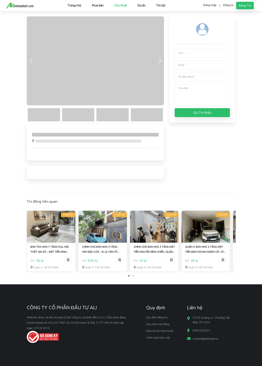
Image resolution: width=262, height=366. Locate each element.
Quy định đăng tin (157, 317)
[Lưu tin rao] (68, 260)
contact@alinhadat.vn (205, 339)
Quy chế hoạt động (157, 324)
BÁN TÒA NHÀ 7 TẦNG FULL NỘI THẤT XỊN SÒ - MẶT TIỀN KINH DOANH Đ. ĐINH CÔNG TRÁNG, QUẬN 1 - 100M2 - (49, 249)
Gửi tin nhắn (202, 113)
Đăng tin (245, 6)
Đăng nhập (210, 5)
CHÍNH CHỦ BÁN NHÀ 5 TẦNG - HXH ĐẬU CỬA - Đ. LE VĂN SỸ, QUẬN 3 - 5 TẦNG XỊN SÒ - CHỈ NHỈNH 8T (100, 249)
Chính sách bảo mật (158, 338)
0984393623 (201, 331)
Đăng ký (228, 5)
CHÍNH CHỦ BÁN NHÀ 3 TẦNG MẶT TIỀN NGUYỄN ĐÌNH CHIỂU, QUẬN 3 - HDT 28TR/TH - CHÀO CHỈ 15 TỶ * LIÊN (154, 249)
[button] (129, 276)
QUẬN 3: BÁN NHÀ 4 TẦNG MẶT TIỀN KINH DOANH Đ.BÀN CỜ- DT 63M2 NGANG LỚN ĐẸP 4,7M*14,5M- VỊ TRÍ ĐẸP (204, 249)
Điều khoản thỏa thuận (160, 331)
